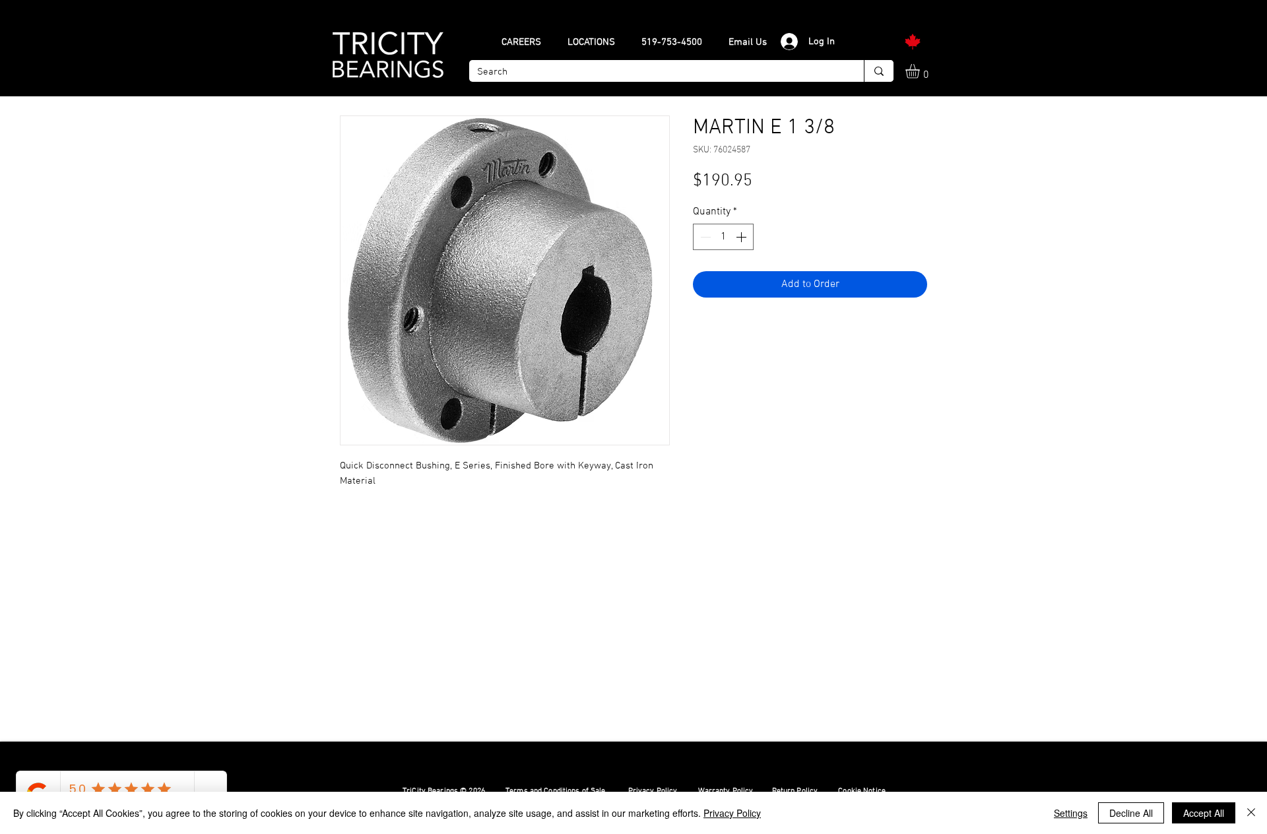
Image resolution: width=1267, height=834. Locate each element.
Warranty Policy (726, 791)
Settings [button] (1071, 812)
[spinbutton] (723, 236)
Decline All (1131, 812)
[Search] (878, 71)
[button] (920, 71)
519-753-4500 (671, 42)
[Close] (1251, 812)
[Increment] (742, 236)
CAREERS (521, 42)
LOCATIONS (591, 42)
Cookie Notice (862, 791)
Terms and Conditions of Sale (556, 791)
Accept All (1203, 812)
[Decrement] (704, 236)
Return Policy (795, 791)
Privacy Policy (653, 791)
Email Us (748, 42)
